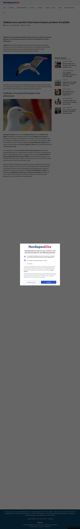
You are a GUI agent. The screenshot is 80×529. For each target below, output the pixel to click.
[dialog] (40, 264)
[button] (40, 264)
